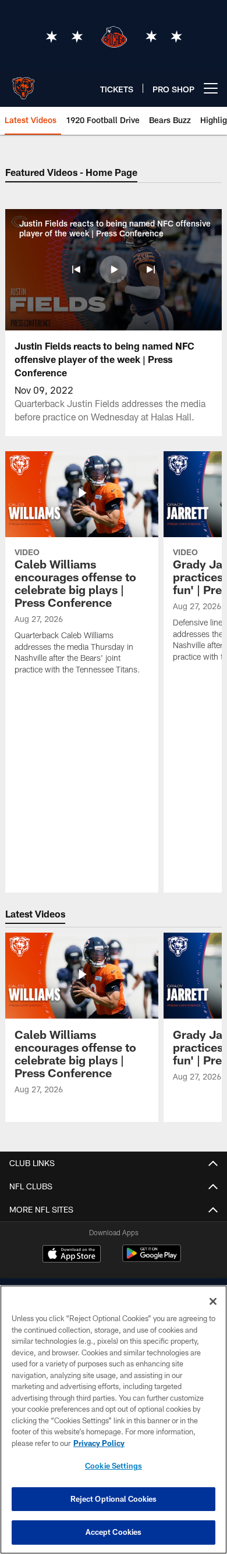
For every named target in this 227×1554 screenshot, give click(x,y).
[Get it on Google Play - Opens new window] (151, 1259)
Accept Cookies (114, 1532)
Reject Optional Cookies (113, 1498)
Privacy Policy (99, 1443)
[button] (76, 269)
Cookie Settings (113, 1465)
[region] (113, 1419)
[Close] (213, 1301)
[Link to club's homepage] (23, 83)
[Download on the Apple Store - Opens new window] (71, 1255)
